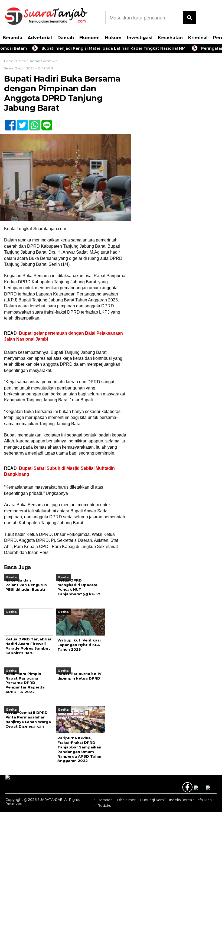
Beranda (12, 37)
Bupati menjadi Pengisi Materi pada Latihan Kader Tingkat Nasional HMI (104, 48)
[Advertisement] (176, 96)
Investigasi (139, 37)
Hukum (113, 37)
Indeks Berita (180, 800)
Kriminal (198, 37)
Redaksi (105, 806)
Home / (10, 61)
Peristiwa (50, 61)
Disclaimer (126, 800)
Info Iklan (204, 800)
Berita (21, 61)
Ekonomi (89, 37)
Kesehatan (170, 37)
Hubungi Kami (152, 800)
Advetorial (40, 37)
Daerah (65, 37)
